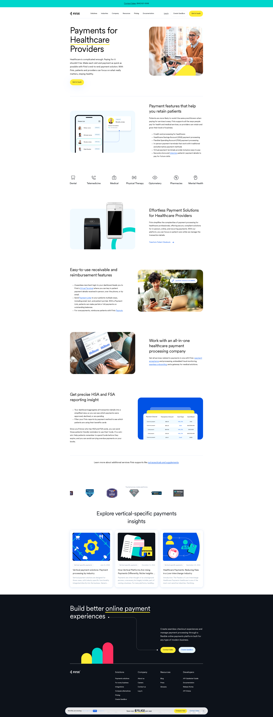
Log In (140, 691)
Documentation (188, 683)
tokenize (173, 153)
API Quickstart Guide (190, 678)
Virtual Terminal (86, 288)
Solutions (94, 13)
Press (162, 683)
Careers (140, 683)
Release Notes (188, 687)
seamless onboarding (158, 364)
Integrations (119, 687)
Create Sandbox (121, 699)
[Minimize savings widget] (203, 711)
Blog (162, 678)
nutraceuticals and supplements (163, 463)
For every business (122, 683)
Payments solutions (122, 678)
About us (141, 678)
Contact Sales (130, 3)
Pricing (136, 13)
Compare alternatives (123, 691)
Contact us (142, 687)
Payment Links (85, 298)
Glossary (163, 687)
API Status (187, 691)
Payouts (119, 311)
